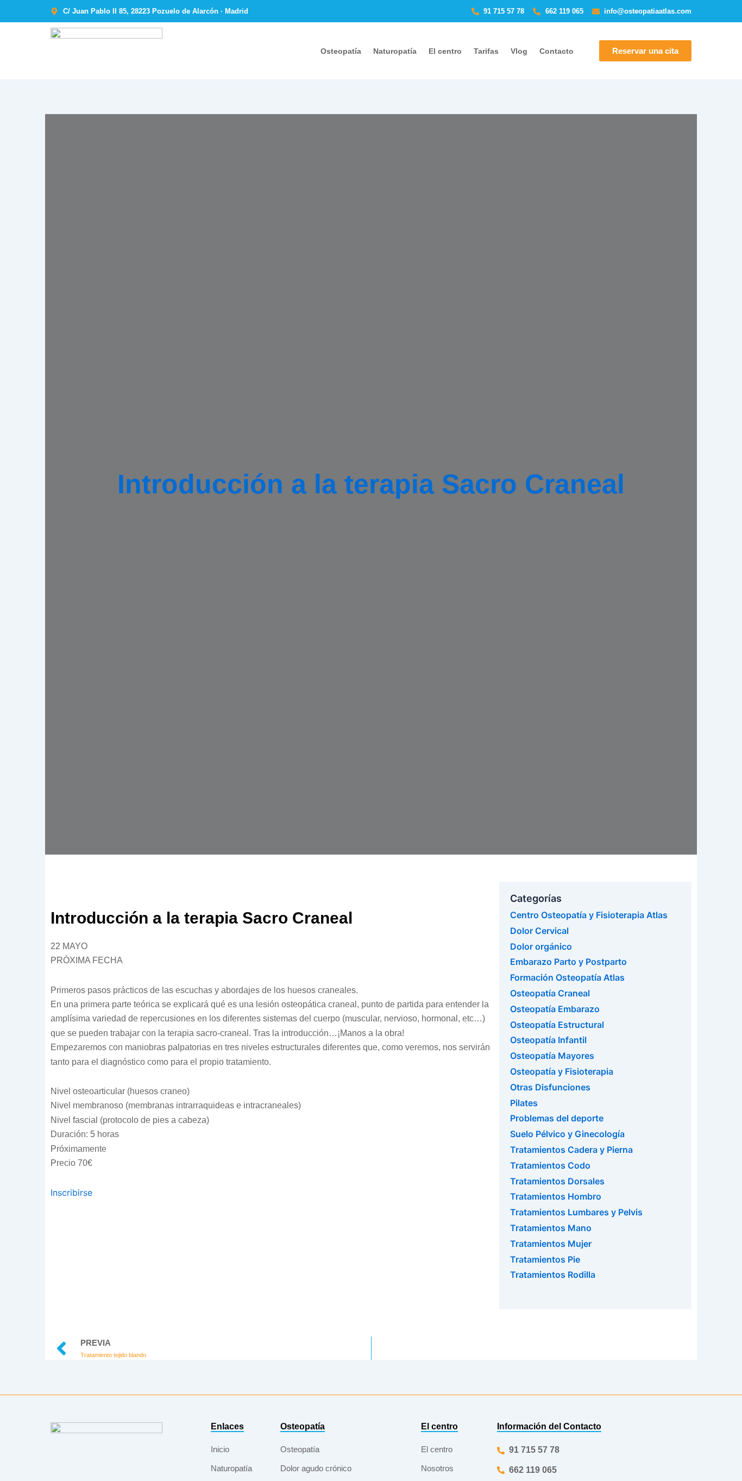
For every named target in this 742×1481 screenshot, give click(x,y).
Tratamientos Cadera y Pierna (571, 1149)
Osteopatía (340, 51)
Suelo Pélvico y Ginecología (567, 1133)
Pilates (524, 1102)
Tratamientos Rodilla (552, 1274)
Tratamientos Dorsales (557, 1181)
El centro (445, 51)
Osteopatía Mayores (552, 1055)
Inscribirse (71, 1192)
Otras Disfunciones (550, 1087)
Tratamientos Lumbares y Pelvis (576, 1212)
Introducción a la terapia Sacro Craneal (371, 484)
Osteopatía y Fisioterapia (561, 1071)
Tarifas (486, 51)
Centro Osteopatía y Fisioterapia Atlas (589, 914)
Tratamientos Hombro (555, 1196)
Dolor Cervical (539, 930)
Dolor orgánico (541, 946)
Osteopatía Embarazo (555, 1008)
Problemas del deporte (556, 1118)
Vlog (519, 51)
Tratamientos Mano (551, 1227)
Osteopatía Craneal (550, 993)
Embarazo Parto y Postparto (568, 961)
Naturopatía (395, 51)
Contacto (556, 51)
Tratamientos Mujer (551, 1243)
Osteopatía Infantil (548, 1039)
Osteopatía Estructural (557, 1024)
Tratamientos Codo (550, 1165)
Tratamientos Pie (545, 1259)
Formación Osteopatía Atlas (567, 977)
